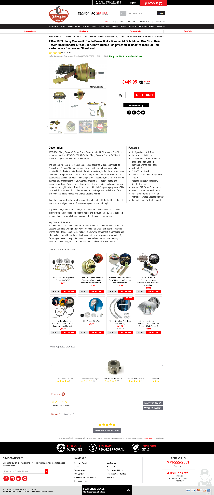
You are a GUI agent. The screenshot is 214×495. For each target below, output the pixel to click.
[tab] (56, 414)
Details (55, 291)
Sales (106, 21)
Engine (94, 26)
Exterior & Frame (104, 26)
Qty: (121, 95)
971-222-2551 (178, 462)
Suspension (132, 26)
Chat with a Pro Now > (178, 473)
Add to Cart (144, 95)
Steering (123, 26)
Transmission (161, 26)
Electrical (86, 26)
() (155, 3)
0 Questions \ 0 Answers (61, 405)
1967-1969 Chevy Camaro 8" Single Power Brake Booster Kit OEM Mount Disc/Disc (134, 37)
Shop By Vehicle (118, 21)
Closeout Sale (135, 31)
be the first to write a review (107, 430)
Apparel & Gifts (53, 26)
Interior (115, 26)
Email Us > (178, 466)
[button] (51, 366)
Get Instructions (135, 105)
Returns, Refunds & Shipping (12, 491)
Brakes (63, 26)
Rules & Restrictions (147, 438)
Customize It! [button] (159, 21)
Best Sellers (188, 31)
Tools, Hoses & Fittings (146, 26)
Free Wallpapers (145, 21)
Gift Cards (131, 21)
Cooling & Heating (74, 26)
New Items (84, 31)
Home (51, 37)
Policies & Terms (29, 491)
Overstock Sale (30, 31)
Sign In (133, 2)
